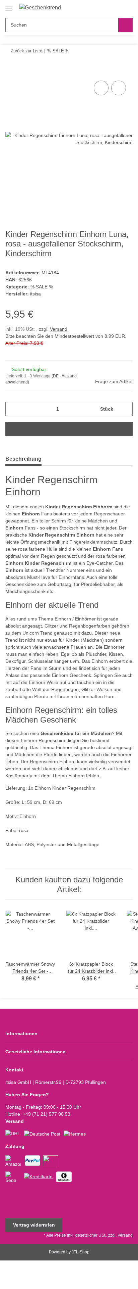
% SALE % (41, 286)
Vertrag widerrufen (34, 1225)
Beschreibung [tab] (23, 459)
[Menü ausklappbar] (8, 5)
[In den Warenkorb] (10, 71)
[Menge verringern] (13, 409)
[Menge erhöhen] (125, 409)
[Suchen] (125, 25)
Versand (58, 329)
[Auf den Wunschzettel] (118, 88)
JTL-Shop (80, 1252)
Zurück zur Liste (26, 50)
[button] (106, 7)
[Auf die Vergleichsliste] (101, 88)
